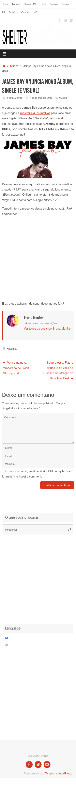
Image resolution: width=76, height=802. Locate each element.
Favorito (11, 348)
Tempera (50, 773)
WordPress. (65, 773)
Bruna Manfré (14, 98)
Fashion (65, 4)
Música (16, 4)
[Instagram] (71, 20)
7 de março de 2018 (40, 98)
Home (5, 4)
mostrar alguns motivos (35, 113)
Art (3, 12)
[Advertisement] (39, 498)
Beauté (54, 4)
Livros (43, 4)
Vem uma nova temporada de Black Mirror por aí (16, 367)
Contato (25, 12)
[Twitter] (65, 20)
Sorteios (13, 12)
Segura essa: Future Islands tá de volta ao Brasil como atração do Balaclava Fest (58, 370)
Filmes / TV (30, 4)
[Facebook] (60, 20)
